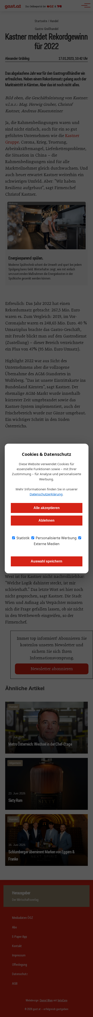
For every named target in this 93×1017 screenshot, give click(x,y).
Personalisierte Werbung (56, 538)
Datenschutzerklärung (46, 494)
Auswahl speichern (46, 561)
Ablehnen (46, 520)
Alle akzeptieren (47, 508)
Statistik (23, 538)
